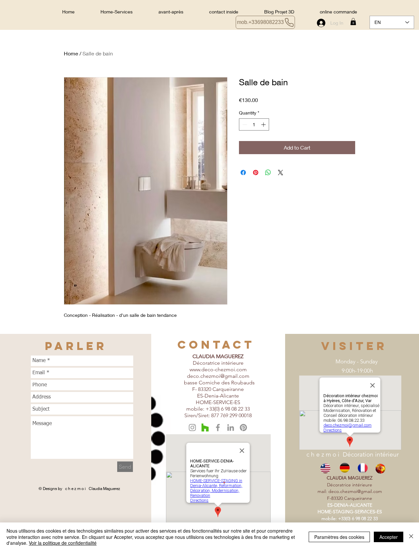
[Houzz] (205, 427)
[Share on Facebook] (243, 172)
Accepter (388, 537)
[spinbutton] (254, 124)
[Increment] (264, 124)
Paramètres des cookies (339, 537)
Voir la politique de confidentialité (63, 543)
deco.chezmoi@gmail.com (218, 376)
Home (71, 53)
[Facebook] (218, 427)
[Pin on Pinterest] (256, 172)
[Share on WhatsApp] (268, 172)
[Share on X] (280, 172)
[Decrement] (244, 124)
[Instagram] (192, 427)
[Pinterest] (243, 427)
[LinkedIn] (230, 427)
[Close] (411, 537)
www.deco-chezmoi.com (218, 369)
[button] (353, 21)
